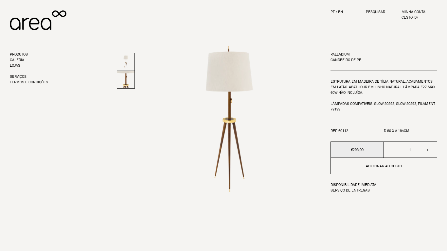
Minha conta (413, 12)
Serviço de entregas (350, 190)
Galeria (17, 60)
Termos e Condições (29, 82)
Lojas (15, 65)
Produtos (19, 54)
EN (340, 12)
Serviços (18, 77)
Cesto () (410, 17)
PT (333, 12)
